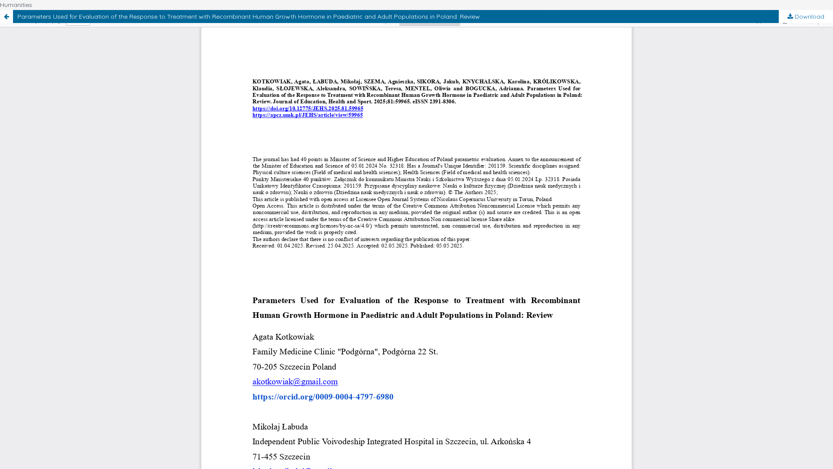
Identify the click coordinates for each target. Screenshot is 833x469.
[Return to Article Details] (6, 16)
